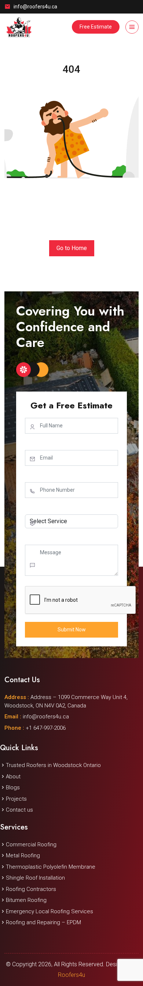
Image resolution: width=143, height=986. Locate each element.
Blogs (13, 787)
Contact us (19, 809)
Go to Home (71, 248)
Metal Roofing (23, 855)
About (13, 776)
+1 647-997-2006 (35, 728)
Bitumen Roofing (26, 900)
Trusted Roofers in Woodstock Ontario (53, 765)
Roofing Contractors (31, 889)
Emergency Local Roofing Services (49, 911)
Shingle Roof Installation (35, 877)
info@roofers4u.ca (35, 7)
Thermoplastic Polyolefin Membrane (50, 867)
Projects (16, 799)
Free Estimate (96, 27)
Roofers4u (71, 974)
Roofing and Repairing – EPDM (43, 922)
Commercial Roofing (31, 844)
